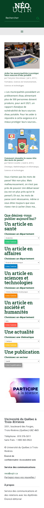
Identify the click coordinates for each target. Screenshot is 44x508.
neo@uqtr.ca (11, 473)
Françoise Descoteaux (16, 78)
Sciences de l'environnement (25, 82)
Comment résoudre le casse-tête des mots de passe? (20, 159)
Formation (8, 82)
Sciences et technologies (14, 85)
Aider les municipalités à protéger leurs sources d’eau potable (21, 74)
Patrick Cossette (13, 163)
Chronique (8, 167)
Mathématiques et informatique (26, 167)
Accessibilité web (27, 459)
